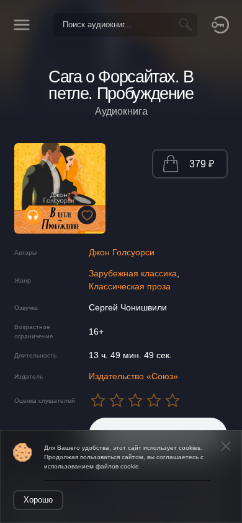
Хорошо (38, 499)
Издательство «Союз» (133, 376)
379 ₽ (201, 164)
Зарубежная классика (133, 273)
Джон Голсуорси (122, 252)
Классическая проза (130, 286)
